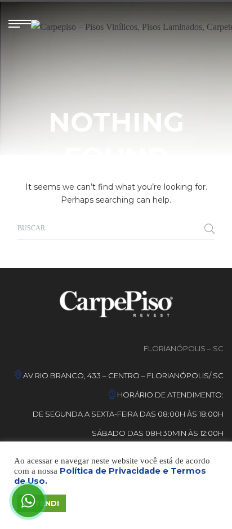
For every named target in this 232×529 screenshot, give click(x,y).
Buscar (209, 229)
